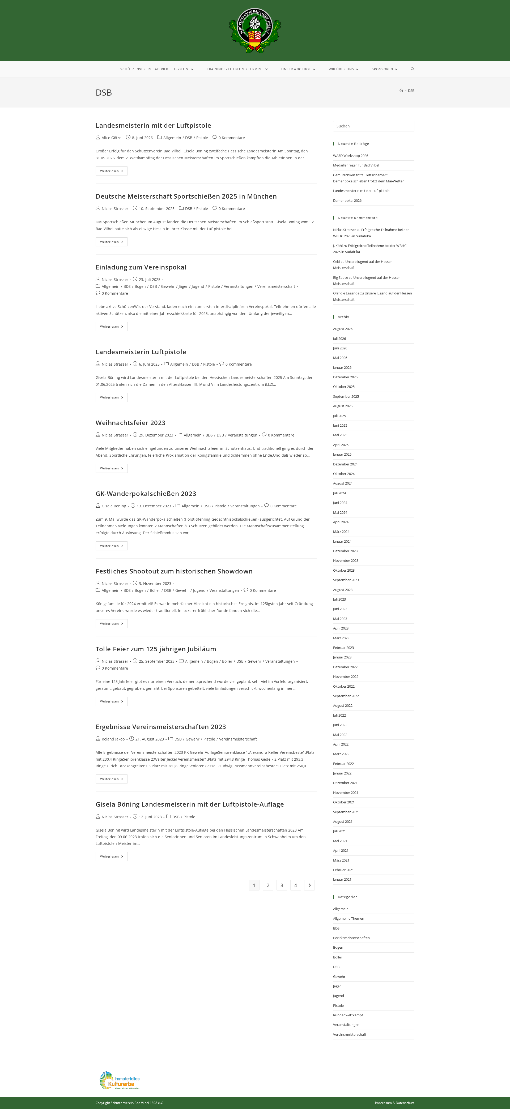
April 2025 (340, 444)
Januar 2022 (342, 773)
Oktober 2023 (344, 570)
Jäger (183, 286)
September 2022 (346, 695)
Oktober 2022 (344, 686)
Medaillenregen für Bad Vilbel (356, 165)
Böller (155, 590)
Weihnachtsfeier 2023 (131, 422)
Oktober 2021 (344, 802)
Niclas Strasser (115, 208)
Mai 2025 (340, 435)
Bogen (140, 286)
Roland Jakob (113, 739)
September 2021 (346, 812)
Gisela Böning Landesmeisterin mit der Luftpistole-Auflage (190, 804)
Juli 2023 (339, 599)
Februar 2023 (343, 647)
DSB (411, 90)
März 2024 (341, 531)
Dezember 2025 (345, 377)
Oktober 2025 (344, 386)
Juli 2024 (339, 493)
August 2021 (342, 821)
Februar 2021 (343, 869)
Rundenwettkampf (348, 1015)
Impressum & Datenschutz (394, 1103)
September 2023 (346, 579)
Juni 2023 (340, 608)
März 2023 (341, 638)
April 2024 (340, 522)
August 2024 (342, 483)
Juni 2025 (340, 425)
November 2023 (345, 560)
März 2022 (341, 753)
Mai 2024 (340, 512)
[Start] (401, 90)
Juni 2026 (340, 348)
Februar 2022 (343, 763)
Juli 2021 (339, 831)
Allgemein (172, 137)
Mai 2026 (340, 357)
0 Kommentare (232, 137)
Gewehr (168, 286)
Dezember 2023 (345, 551)
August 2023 (342, 589)
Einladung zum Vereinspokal (141, 267)
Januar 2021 (342, 879)
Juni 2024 (340, 502)
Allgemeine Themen (348, 918)
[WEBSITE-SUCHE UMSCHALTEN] (412, 69)
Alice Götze (111, 137)
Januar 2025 (342, 454)
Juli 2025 (339, 415)
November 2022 (345, 676)
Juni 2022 (340, 724)
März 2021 (341, 860)
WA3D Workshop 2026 (350, 155)
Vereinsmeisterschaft (276, 286)
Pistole (202, 137)
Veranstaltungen (238, 286)
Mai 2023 (340, 618)
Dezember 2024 (345, 464)
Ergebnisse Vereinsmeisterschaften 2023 (161, 726)
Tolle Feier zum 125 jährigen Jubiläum (156, 648)
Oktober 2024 (344, 473)
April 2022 (340, 744)
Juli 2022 (339, 715)
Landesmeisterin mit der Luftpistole (153, 125)
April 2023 (340, 628)
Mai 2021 (340, 840)
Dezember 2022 (345, 667)
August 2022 (342, 705)
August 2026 (342, 328)
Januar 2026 (342, 367)
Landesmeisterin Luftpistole (141, 351)
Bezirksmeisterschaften (351, 937)
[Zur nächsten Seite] (309, 885)
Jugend (198, 286)
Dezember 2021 (345, 782)
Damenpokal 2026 (347, 200)
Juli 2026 (339, 338)
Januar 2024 (342, 541)
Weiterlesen (114, 169)
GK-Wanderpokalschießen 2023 (146, 493)
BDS (127, 286)
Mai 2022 (340, 734)
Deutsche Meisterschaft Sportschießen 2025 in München (186, 196)
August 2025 (342, 406)
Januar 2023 (342, 657)
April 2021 (340, 850)
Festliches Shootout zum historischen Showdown (174, 571)
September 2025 (346, 396)
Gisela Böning (114, 505)
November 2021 (345, 792)
